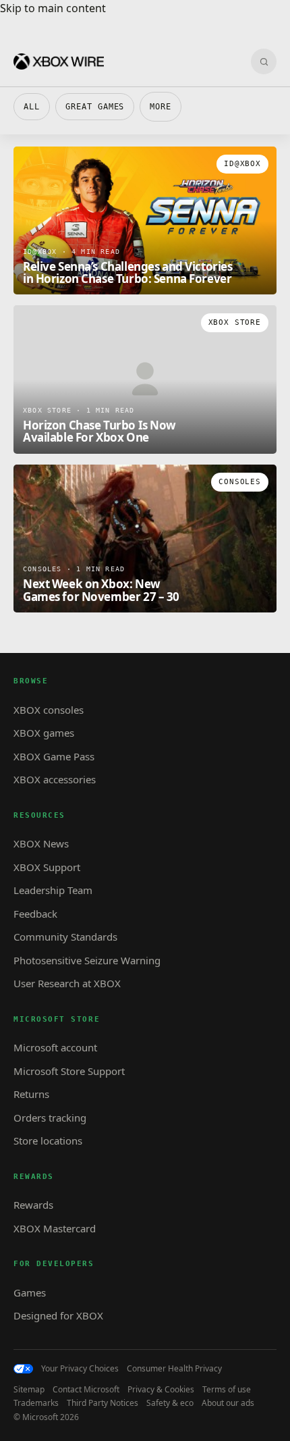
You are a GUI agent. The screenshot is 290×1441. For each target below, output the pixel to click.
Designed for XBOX (58, 1315)
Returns (31, 1094)
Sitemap (29, 1389)
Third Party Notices (102, 1403)
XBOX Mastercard (54, 1228)
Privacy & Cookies (160, 1389)
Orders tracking (49, 1117)
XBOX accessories (54, 779)
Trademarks (36, 1403)
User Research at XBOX (67, 983)
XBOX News (41, 843)
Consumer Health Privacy (174, 1368)
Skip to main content (53, 8)
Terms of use (226, 1389)
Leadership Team (52, 890)
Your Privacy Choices (80, 1368)
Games (29, 1292)
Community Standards (65, 936)
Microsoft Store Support (69, 1071)
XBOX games (43, 732)
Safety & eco (170, 1403)
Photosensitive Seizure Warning (87, 960)
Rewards (33, 1204)
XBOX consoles (48, 709)
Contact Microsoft (86, 1389)
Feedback (35, 913)
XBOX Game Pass (53, 756)
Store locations (47, 1140)
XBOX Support (46, 867)
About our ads (228, 1403)
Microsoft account (55, 1047)
